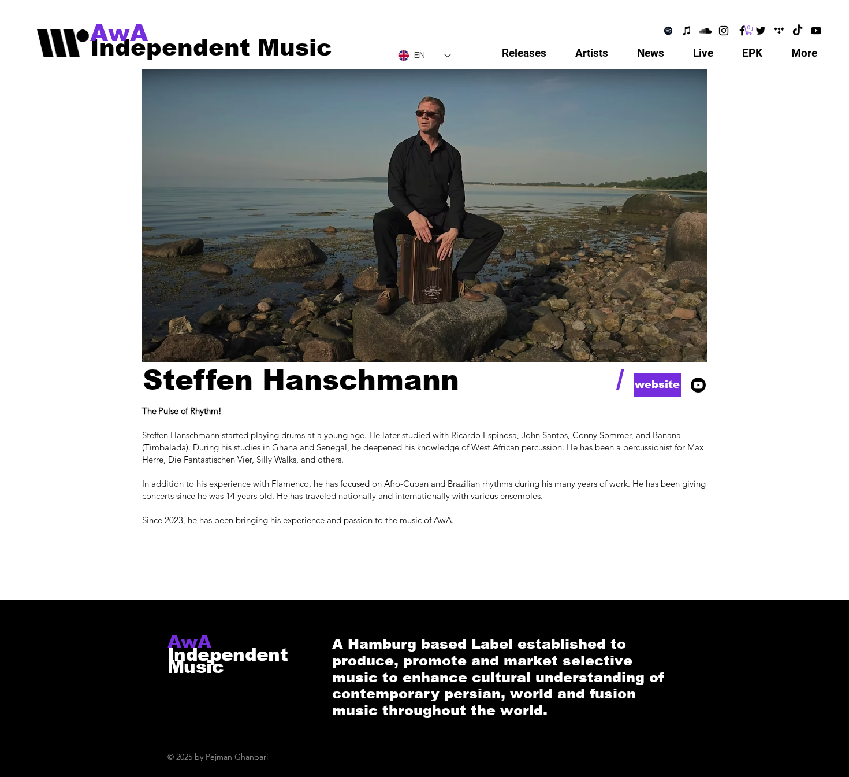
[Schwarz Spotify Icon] (668, 30)
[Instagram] (723, 30)
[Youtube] (698, 385)
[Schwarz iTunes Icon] (686, 30)
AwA (443, 520)
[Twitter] (760, 30)
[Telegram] (779, 30)
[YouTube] (816, 30)
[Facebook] (742, 30)
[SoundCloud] (705, 30)
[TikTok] (797, 30)
